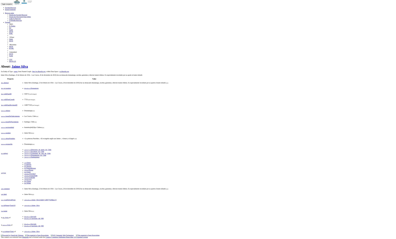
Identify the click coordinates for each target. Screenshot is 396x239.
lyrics (6, 217)
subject (4, 153)
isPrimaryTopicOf (8, 205)
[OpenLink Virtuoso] (12, 235)
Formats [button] (7, 22)
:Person (27, 164)
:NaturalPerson (30, 168)
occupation (6, 88)
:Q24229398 (30, 176)
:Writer (27, 183)
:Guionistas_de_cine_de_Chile (37, 153)
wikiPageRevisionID (9, 105)
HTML (11, 48)
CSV (10, 59)
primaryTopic (8, 231)
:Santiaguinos (31, 157)
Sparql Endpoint (10, 9)
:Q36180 (29, 177)
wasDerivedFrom (8, 200)
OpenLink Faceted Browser (18, 15)
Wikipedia (25, 237)
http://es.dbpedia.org (38, 71)
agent (15, 71)
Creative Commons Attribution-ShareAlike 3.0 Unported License (66, 237)
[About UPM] (27, 4)
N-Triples (12, 26)
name (4, 211)
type (3, 173)
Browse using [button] (9, 13)
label (4, 194)
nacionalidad (7, 127)
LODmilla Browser (15, 20)
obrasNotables (8, 138)
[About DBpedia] (17, 4)
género (5, 111)
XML (11, 33)
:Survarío (30, 217)
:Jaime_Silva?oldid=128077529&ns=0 (40, 200)
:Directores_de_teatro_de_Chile (37, 150)
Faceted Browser (10, 8)
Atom (11, 39)
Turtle (11, 30)
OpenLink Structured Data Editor (20, 17)
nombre (6, 133)
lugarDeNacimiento (9, 122)
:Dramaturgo (31, 88)
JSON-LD (12, 61)
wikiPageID (6, 94)
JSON (11, 32)
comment (5, 189)
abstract (5, 83)
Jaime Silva (20, 66)
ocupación (6, 144)
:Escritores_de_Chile (34, 151)
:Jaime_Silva (32, 205)
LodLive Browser (15, 19)
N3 (10, 28)
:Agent (27, 172)
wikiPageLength (7, 99)
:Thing (27, 163)
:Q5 (28, 179)
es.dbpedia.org (64, 71)
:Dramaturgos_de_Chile (35, 155)
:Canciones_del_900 (34, 218)
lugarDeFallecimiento (10, 116)
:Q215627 (30, 174)
